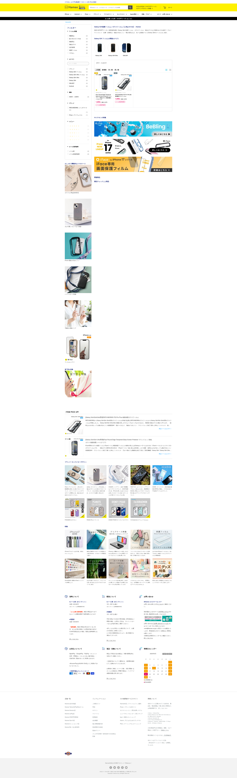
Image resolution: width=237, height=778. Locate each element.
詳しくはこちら (74, 639)
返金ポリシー (96, 730)
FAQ (93, 707)
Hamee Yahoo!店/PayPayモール (74, 707)
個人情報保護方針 (97, 724)
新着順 (104, 70)
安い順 (110, 70)
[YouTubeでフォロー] (126, 767)
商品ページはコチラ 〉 (165, 429)
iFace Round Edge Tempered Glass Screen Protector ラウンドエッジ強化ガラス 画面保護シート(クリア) (104, 97)
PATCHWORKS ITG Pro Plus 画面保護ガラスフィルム (123, 95)
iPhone (67, 14)
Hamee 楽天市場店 (70, 704)
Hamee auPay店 (69, 714)
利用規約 (95, 717)
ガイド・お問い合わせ (163, 14)
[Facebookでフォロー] (110, 767)
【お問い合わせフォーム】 (160, 623)
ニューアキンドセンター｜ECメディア (131, 714)
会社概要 (95, 720)
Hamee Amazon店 (70, 710)
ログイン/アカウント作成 (143, 8)
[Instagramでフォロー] (118, 767)
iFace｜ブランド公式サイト (128, 707)
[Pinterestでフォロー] (122, 767)
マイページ (95, 714)
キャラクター (121, 14)
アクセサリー (108, 14)
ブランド (96, 14)
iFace (86, 14)
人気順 (98, 70)
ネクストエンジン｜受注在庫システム (131, 710)
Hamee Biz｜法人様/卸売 (72, 727)
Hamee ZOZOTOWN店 (71, 717)
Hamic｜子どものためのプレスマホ (130, 720)
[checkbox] (78, 36)
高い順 (117, 70)
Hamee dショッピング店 (72, 724)
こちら (160, 604)
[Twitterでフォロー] (114, 767)
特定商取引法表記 (97, 727)
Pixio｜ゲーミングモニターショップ (130, 724)
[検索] (130, 7)
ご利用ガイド (96, 704)
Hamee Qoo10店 (70, 720)
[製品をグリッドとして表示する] (166, 70)
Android (77, 14)
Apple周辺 (133, 14)
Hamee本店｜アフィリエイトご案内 (130, 704)
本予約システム (163, 612)
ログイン (95, 710)
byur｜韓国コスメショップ (128, 717)
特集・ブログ (146, 14)
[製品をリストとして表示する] (170, 70)
